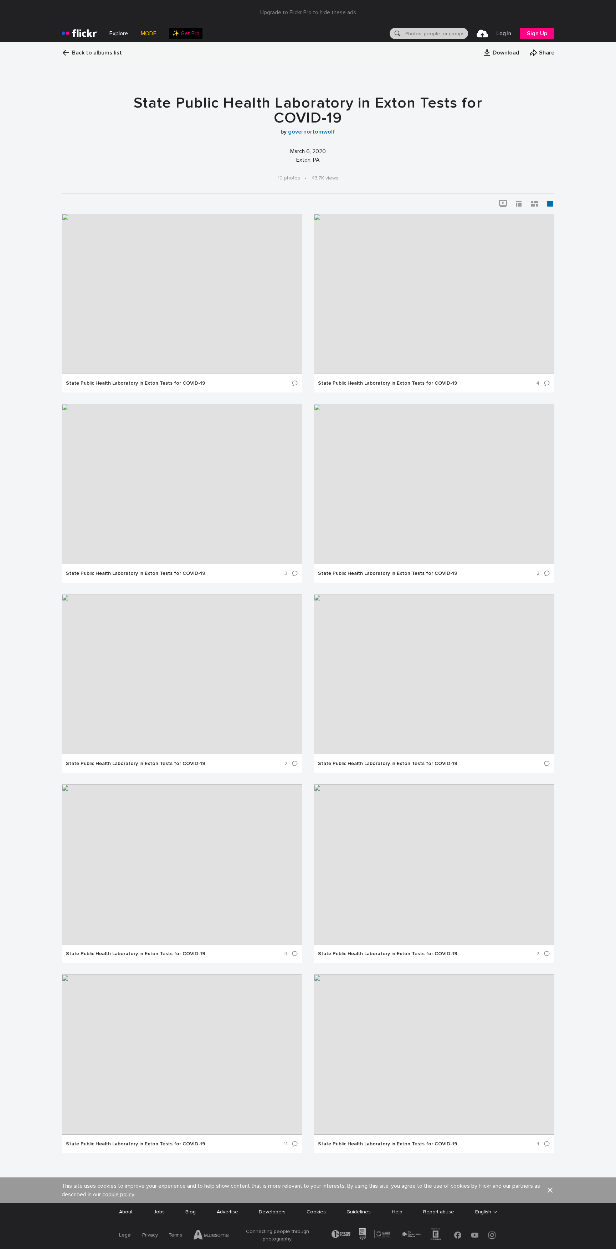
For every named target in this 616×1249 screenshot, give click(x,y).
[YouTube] (475, 1235)
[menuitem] (185, 33)
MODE (148, 33)
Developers (272, 1212)
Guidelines (358, 1212)
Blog (190, 1212)
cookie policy (118, 1194)
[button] (501, 53)
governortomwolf (311, 131)
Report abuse (438, 1212)
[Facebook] (457, 1235)
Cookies (316, 1212)
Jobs (159, 1212)
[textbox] (436, 33)
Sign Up (537, 33)
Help (397, 1212)
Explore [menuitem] (118, 33)
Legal (125, 1235)
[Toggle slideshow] (503, 203)
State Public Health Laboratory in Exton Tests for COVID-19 (135, 383)
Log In (504, 33)
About (126, 1212)
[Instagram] (492, 1235)
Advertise (227, 1212)
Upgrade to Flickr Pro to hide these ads (308, 12)
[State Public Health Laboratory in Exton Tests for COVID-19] (182, 294)
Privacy (150, 1235)
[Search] (396, 33)
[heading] (79, 33)
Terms (175, 1235)
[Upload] (482, 33)
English (483, 1212)
